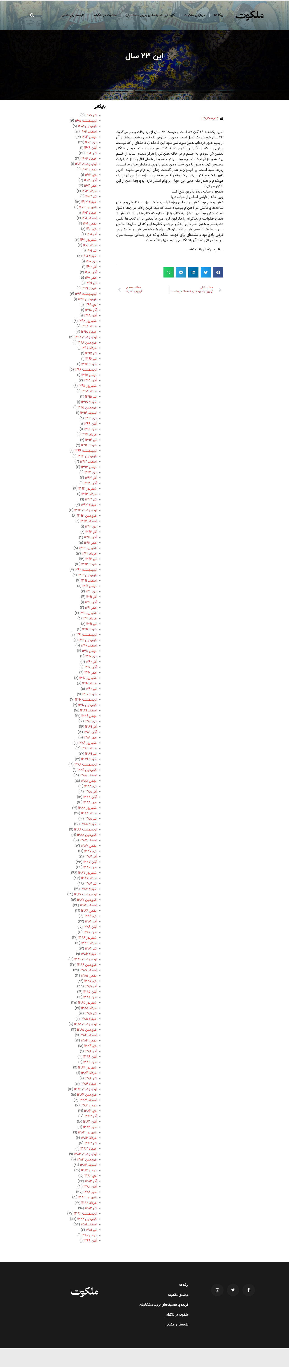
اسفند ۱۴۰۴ (89, 132)
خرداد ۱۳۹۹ (89, 288)
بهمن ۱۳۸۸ (89, 781)
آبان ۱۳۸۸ (90, 797)
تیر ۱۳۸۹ (91, 754)
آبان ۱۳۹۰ (90, 667)
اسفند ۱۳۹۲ (88, 521)
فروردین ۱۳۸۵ (87, 1030)
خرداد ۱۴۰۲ (89, 213)
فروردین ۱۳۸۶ (87, 965)
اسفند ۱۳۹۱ (89, 581)
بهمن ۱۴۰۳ (89, 169)
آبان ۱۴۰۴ (90, 148)
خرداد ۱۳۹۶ (89, 364)
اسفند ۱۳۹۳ (88, 462)
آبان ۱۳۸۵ (90, 992)
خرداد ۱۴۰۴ (89, 159)
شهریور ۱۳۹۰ (88, 678)
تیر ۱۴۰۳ (91, 197)
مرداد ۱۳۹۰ (89, 683)
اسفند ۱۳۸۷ (88, 840)
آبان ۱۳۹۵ (90, 380)
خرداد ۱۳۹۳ (89, 505)
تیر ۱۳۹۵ (91, 397)
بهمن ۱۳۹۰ (89, 651)
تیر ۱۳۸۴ (91, 1078)
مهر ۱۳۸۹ (90, 738)
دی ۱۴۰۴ (91, 142)
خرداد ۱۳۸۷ (89, 889)
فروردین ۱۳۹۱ (88, 640)
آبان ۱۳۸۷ (90, 862)
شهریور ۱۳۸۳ (87, 1132)
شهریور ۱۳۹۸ (88, 321)
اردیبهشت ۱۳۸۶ (85, 959)
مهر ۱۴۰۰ (91, 278)
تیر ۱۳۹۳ (91, 499)
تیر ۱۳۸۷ (91, 884)
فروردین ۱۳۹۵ (87, 408)
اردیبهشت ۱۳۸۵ (85, 1024)
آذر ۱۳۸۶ (91, 921)
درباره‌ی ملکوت (194, 15)
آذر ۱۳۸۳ (90, 1116)
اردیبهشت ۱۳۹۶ (86, 370)
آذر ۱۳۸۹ (91, 727)
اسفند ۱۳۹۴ (88, 413)
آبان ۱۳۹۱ (91, 602)
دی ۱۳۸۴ (90, 1046)
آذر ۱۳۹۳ (91, 478)
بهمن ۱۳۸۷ (89, 846)
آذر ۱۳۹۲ (91, 532)
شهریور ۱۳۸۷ (87, 873)
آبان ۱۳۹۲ (90, 537)
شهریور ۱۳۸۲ (87, 1197)
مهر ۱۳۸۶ (90, 932)
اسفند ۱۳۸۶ (88, 905)
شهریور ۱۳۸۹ (88, 743)
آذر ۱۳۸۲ (91, 1181)
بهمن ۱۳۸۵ (89, 976)
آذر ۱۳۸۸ (91, 792)
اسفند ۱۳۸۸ (88, 775)
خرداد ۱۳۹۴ (89, 445)
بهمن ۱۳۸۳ (89, 1105)
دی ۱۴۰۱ (91, 229)
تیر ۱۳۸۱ (91, 1230)
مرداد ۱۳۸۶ (89, 943)
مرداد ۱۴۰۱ (90, 245)
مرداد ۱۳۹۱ (90, 619)
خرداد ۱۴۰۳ (89, 202)
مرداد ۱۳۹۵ (89, 391)
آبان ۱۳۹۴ (90, 424)
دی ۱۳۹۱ (91, 591)
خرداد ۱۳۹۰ (89, 694)
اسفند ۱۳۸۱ (89, 1224)
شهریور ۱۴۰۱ (88, 240)
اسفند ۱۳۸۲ (88, 1165)
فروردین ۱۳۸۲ (87, 1219)
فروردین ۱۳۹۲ (87, 575)
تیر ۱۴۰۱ (92, 251)
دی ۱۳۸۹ (91, 721)
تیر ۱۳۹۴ (91, 440)
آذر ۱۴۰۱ (92, 234)
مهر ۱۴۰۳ (90, 186)
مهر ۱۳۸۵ (90, 997)
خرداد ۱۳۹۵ (89, 402)
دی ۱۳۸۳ (90, 1111)
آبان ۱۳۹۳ (90, 483)
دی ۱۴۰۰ (91, 261)
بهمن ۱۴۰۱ (90, 224)
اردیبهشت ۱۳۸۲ (85, 1214)
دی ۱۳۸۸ (90, 786)
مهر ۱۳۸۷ (90, 867)
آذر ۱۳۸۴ (91, 1051)
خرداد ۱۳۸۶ (89, 954)
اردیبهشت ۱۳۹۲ (86, 570)
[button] (32, 15)
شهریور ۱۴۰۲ (88, 207)
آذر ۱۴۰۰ (91, 267)
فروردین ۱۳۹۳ (87, 516)
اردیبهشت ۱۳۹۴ (86, 451)
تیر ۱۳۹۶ (91, 359)
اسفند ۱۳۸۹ (88, 710)
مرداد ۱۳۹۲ (89, 554)
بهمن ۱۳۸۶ (89, 911)
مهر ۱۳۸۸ (90, 802)
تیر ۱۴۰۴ (91, 153)
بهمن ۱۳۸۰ (89, 1235)
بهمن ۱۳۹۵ (89, 375)
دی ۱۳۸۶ (90, 916)
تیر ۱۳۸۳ (90, 1143)
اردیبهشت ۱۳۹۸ (86, 337)
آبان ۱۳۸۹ (90, 732)
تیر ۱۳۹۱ (91, 624)
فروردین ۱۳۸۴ (87, 1095)
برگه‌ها (218, 15)
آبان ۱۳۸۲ (90, 1187)
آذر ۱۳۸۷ (91, 857)
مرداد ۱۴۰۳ (89, 191)
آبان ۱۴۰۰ (91, 272)
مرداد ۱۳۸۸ (89, 813)
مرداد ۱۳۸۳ (89, 1138)
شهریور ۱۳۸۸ (87, 808)
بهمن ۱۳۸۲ (89, 1170)
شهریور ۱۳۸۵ (87, 1003)
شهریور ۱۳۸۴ (87, 1068)
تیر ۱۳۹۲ (91, 559)
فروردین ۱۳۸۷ (87, 900)
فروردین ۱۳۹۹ (87, 299)
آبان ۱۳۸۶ (90, 927)
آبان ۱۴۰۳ (90, 180)
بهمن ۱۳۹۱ (89, 586)
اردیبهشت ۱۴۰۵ (86, 121)
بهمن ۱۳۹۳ (89, 467)
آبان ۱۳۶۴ (90, 1241)
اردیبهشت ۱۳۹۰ (86, 700)
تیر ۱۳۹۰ (91, 689)
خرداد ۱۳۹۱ (89, 629)
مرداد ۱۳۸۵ (89, 1008)
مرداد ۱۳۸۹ (89, 748)
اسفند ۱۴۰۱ (89, 218)
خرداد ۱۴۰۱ (90, 256)
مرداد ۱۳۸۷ (89, 878)
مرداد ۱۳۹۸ (89, 326)
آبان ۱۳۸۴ (90, 1057)
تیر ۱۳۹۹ (91, 283)
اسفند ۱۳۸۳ (88, 1100)
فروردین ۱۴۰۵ (87, 126)
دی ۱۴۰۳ (91, 175)
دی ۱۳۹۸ (91, 305)
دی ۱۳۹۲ (91, 527)
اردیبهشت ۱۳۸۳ (85, 1154)
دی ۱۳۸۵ (90, 981)
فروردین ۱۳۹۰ (87, 705)
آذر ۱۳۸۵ (91, 986)
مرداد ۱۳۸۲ (89, 1203)
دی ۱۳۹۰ (91, 656)
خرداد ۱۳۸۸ (89, 824)
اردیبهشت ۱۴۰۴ (86, 164)
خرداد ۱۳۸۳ (88, 1149)
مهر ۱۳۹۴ (90, 429)
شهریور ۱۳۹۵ (88, 386)
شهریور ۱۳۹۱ (88, 613)
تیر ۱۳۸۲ (91, 1208)
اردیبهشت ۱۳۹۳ (85, 510)
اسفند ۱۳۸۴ (88, 1035)
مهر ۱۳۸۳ (90, 1127)
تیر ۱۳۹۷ (91, 353)
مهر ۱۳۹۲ (90, 543)
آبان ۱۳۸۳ (90, 1122)
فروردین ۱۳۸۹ (87, 770)
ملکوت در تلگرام (105, 15)
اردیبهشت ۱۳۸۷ (85, 894)
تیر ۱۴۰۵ (91, 115)
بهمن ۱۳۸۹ (89, 716)
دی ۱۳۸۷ (90, 851)
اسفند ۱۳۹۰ (89, 646)
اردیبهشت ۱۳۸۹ (86, 765)
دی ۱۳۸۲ (90, 1176)
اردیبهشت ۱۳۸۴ (85, 1089)
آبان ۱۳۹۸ (90, 316)
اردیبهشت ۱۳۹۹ (86, 294)
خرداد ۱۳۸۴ (89, 1084)
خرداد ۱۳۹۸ (89, 332)
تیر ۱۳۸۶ (91, 949)
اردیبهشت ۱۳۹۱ (86, 635)
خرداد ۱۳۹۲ (89, 564)
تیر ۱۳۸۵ (91, 1013)
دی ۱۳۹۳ (90, 472)
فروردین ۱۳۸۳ (87, 1160)
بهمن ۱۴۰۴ (89, 137)
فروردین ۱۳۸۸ (87, 835)
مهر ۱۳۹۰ (90, 673)
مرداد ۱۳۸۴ (89, 1073)
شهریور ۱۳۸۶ (87, 938)
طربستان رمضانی (72, 15)
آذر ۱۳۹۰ (91, 662)
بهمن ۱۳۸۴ (89, 1041)
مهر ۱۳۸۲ (90, 1192)
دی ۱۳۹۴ (91, 418)
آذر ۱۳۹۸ (91, 310)
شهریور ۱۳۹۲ (88, 548)
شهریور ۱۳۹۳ (87, 489)
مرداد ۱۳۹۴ (89, 435)
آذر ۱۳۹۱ (91, 597)
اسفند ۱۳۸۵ (88, 970)
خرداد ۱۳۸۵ (89, 1019)
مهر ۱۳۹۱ (91, 608)
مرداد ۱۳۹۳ (89, 494)
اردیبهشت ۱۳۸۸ (85, 830)
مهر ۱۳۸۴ (90, 1062)
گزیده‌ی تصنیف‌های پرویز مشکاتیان (150, 15)
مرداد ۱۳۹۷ (89, 348)
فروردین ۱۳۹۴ (87, 456)
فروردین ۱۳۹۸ (87, 343)
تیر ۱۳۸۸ (91, 819)
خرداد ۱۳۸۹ (89, 759)
